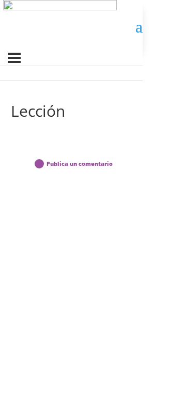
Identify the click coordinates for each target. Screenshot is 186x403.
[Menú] (14, 58)
